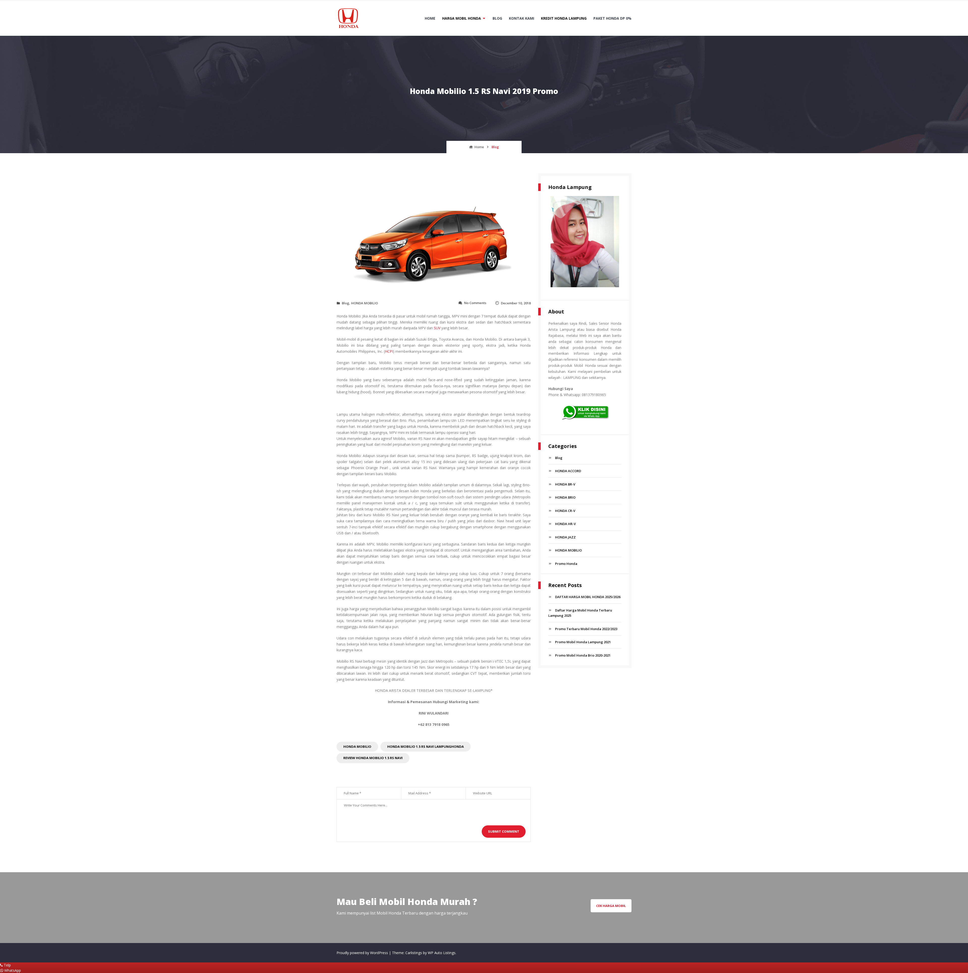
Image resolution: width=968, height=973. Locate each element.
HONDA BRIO (565, 497)
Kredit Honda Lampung (564, 18)
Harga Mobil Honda (461, 18)
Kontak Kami (521, 18)
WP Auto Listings (442, 952)
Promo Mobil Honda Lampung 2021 (583, 642)
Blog (497, 18)
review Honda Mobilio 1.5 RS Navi (373, 758)
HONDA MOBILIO (364, 303)
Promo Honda (566, 563)
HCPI (389, 351)
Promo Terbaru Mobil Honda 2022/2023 (586, 629)
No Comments (475, 303)
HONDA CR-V (565, 510)
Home (430, 18)
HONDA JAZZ (565, 537)
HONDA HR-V (565, 524)
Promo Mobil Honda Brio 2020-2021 (583, 655)
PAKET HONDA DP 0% (612, 18)
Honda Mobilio (357, 746)
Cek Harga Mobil (611, 905)
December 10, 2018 (516, 303)
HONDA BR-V (565, 484)
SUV (437, 328)
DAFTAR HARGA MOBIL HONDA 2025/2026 (587, 597)
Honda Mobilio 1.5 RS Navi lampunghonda (425, 746)
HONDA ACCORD (568, 471)
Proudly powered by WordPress (363, 952)
